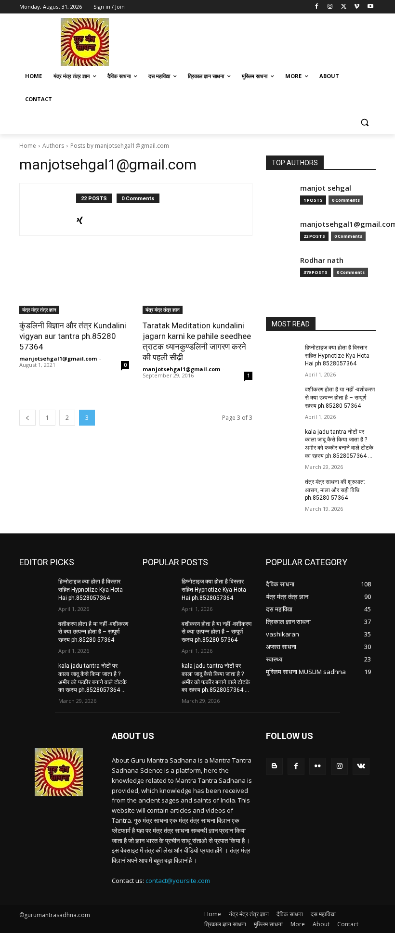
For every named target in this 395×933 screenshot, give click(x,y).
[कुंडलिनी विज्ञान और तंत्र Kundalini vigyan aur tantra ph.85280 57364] (74, 286)
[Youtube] (370, 7)
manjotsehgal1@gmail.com (58, 358)
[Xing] (79, 218)
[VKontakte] (361, 766)
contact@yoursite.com (177, 880)
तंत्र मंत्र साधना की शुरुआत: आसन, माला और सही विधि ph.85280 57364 (335, 490)
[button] (364, 122)
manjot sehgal (325, 188)
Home (27, 146)
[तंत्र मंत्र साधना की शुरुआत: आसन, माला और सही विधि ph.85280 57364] (282, 489)
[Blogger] (274, 766)
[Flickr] (317, 766)
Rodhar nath (321, 260)
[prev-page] (27, 418)
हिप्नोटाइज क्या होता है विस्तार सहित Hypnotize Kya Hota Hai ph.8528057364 (337, 355)
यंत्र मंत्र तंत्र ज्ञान (39, 309)
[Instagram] (330, 7)
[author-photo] (53, 209)
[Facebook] (316, 7)
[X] (343, 7)
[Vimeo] (356, 7)
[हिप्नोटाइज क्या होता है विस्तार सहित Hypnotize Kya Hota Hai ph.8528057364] (282, 355)
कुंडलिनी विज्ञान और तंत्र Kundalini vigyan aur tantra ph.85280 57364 (72, 336)
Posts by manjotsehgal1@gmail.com (119, 146)
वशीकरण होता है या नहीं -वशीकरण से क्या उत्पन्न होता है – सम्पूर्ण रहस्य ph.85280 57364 (340, 397)
